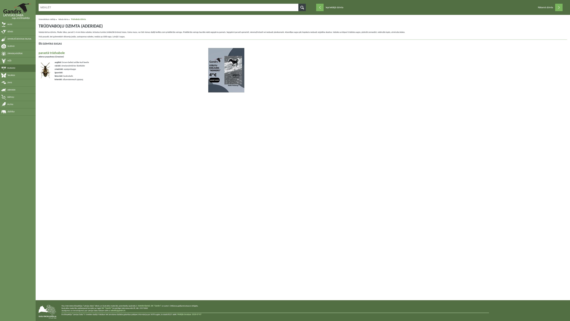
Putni (10, 104)
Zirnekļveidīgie (15, 53)
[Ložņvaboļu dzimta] (320, 7)
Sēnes (10, 32)
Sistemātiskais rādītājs (47, 19)
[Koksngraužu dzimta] (559, 7)
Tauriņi (11, 75)
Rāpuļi (10, 97)
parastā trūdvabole (52, 53)
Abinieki (11, 90)
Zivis (9, 83)
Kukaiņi (11, 68)
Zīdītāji (11, 112)
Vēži (9, 61)
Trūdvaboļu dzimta (78, 19)
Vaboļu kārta (63, 19)
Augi (9, 24)
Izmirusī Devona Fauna (19, 39)
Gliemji (11, 46)
